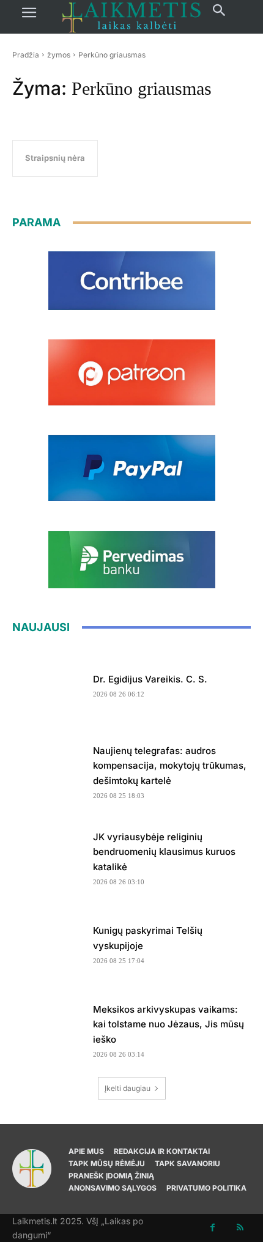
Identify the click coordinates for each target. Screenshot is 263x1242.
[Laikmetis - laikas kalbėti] (131, 16)
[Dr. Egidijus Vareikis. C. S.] (48, 683)
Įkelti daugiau (127, 1088)
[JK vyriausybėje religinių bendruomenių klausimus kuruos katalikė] (48, 855)
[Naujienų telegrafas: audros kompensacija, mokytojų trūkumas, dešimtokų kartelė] (48, 769)
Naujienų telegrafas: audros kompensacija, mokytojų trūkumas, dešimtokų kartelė (169, 766)
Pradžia (25, 54)
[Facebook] (212, 1227)
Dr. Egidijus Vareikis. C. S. (150, 679)
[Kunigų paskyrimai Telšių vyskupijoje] (48, 941)
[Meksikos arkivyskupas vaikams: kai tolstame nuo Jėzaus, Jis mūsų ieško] (48, 1027)
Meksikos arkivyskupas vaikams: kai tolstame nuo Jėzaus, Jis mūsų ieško (168, 1025)
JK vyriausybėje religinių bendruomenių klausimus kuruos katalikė (164, 852)
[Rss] (240, 1227)
